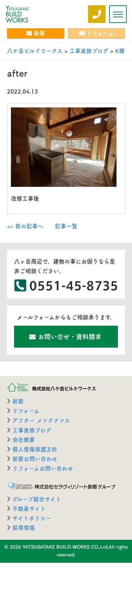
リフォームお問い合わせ (42, 468)
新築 (39, 33)
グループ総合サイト (36, 499)
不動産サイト (29, 509)
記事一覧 (66, 226)
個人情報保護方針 (34, 449)
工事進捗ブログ (31, 430)
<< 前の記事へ (25, 226)
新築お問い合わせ (34, 459)
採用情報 (23, 528)
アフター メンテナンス (41, 420)
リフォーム (100, 33)
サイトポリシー (31, 518)
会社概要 (23, 440)
